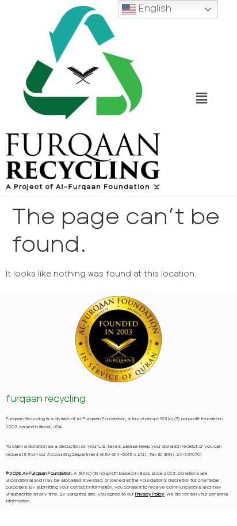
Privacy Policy (150, 494)
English (153, 7)
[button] (201, 98)
